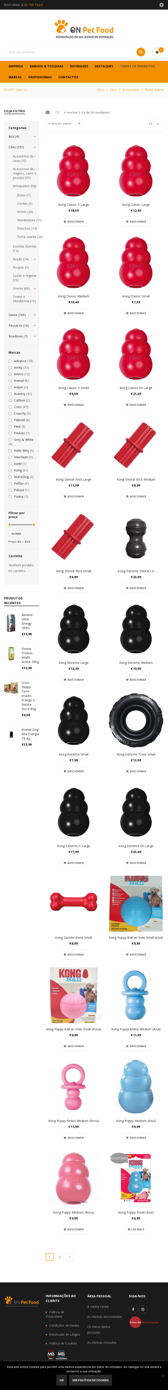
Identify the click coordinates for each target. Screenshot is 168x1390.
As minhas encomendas (104, 1317)
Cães (113, 90)
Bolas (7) (23, 195)
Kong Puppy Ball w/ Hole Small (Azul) (136, 937)
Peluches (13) (27, 228)
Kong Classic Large (136, 204)
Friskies (19, 433)
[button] (73, 221)
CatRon (19, 400)
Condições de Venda (64, 1325)
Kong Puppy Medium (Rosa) (73, 1212)
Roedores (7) (18, 336)
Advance (20, 361)
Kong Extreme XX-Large (136, 846)
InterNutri (21, 457)
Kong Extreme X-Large (73, 846)
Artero (18, 374)
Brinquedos (130, 90)
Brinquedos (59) (24, 186)
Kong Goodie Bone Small (73, 937)
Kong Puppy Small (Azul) (136, 1212)
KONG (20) (25, 212)
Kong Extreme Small (74, 754)
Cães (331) (16, 147)
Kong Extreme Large (74, 663)
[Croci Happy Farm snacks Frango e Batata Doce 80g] (11, 687)
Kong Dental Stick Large (73, 479)
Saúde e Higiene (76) (25, 278)
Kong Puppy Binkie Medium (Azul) (136, 1029)
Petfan (19, 483)
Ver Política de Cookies (90, 1380)
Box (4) (14, 136)
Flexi (17, 427)
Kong (18, 470)
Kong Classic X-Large (73, 204)
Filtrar (16, 533)
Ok (62, 1380)
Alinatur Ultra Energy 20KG (27, 621)
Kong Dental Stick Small (73, 571)
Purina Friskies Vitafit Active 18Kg (30, 655)
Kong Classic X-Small (73, 388)
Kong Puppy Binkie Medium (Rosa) (73, 1121)
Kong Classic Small (136, 296)
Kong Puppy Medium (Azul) (136, 1121)
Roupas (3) (21, 267)
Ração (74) (21, 259)
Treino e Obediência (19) (24, 299)
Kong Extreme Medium (136, 663)
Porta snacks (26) (30, 237)
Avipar (18, 387)
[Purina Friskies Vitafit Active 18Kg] (11, 654)
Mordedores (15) (29, 220)
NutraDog (21, 477)
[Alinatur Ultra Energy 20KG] (11, 623)
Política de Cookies (63, 1343)
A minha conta (97, 1307)
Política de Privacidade (55, 1314)
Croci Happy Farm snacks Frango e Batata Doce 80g (29, 695)
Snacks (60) (21, 288)
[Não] (162, 1376)
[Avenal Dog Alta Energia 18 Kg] (11, 734)
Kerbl (17, 464)
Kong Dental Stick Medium (136, 479)
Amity (18, 368)
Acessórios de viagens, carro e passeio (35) (24, 173)
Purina (18, 497)
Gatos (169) (17, 315)
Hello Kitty (21, 451)
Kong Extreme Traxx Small (136, 754)
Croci (17, 407)
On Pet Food (33, 5)
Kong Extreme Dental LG (136, 571)
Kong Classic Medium (73, 296)
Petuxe (19, 490)
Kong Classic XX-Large (136, 388)
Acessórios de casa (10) (23, 158)
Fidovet (19, 420)
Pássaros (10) (19, 325)
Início (100, 90)
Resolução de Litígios (64, 1334)
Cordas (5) (25, 203)
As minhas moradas (101, 1342)
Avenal (19, 381)
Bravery (19, 394)
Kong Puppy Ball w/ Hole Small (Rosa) (74, 1029)
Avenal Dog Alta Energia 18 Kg (30, 733)
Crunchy (20, 413)
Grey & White (23, 440)
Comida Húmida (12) (24, 248)
